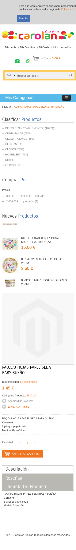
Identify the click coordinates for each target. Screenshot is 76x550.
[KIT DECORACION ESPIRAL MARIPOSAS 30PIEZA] (10, 239)
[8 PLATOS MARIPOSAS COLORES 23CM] (10, 260)
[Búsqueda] (71, 75)
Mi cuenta (10, 47)
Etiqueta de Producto (26, 486)
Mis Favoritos (27, 47)
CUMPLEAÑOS (14, 133)
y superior (20, 201)
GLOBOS (10, 149)
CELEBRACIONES (16, 138)
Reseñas (13, 478)
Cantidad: (8, 442)
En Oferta (10, 165)
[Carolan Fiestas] (38, 33)
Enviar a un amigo (18, 406)
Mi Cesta (44, 47)
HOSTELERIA (13, 154)
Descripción (17, 469)
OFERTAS (11, 144)
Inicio (5, 106)
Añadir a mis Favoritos (20, 401)
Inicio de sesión (62, 47)
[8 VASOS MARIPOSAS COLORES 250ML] (10, 281)
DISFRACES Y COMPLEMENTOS (24, 128)
